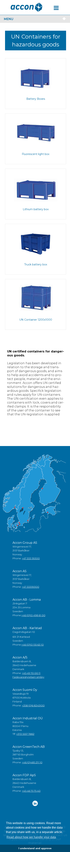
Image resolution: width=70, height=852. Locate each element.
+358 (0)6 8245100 (33, 705)
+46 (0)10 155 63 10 (32, 644)
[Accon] (26, 7)
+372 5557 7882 (25, 733)
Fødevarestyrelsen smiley (28, 676)
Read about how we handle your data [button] (31, 837)
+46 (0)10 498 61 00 (33, 615)
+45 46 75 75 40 (31, 790)
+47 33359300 (30, 586)
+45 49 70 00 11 (31, 673)
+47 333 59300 (31, 558)
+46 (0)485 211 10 (32, 762)
